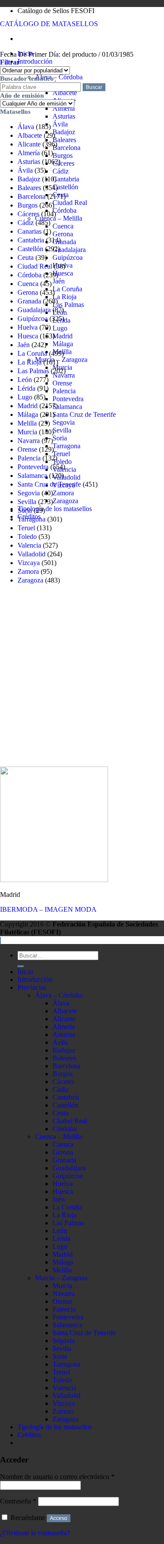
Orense (62, 383)
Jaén (58, 281)
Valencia (29, 545)
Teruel (61, 453)
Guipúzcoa (67, 257)
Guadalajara (69, 249)
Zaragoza (65, 500)
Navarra (28, 440)
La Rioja (64, 296)
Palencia (64, 391)
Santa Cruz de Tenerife (84, 414)
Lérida (26, 388)
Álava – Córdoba (59, 77)
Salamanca (67, 406)
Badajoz (63, 132)
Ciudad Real (69, 202)
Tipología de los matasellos (54, 508)
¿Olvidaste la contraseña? (35, 1533)
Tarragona (66, 446)
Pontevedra (68, 398)
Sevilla (61, 430)
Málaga (62, 344)
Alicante (29, 144)
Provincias (31, 987)
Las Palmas (68, 304)
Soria (59, 438)
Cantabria (65, 179)
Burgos (62, 155)
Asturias (63, 116)
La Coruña (67, 289)
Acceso (58, 1518)
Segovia (63, 422)
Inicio (25, 971)
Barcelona (66, 147)
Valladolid (66, 477)
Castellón (65, 187)
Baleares (64, 139)
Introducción (34, 61)
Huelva (27, 327)
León (24, 379)
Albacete (64, 92)
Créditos (29, 1434)
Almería (63, 108)
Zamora (63, 493)
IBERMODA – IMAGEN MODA (48, 909)
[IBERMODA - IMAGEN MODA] (54, 879)
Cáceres (63, 163)
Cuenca (62, 226)
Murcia (27, 432)
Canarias (29, 231)
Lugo (59, 328)
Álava (25, 126)
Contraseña (18, 1501)
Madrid (62, 336)
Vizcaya (28, 562)
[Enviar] (20, 966)
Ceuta (25, 257)
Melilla (27, 423)
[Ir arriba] (0, 940)
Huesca (62, 273)
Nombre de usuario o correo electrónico (57, 1476)
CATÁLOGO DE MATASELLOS (49, 23)
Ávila (60, 124)
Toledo (62, 461)
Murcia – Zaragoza (61, 359)
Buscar (94, 87)
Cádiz (60, 171)
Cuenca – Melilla (58, 218)
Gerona (62, 234)
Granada (64, 241)
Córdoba (64, 210)
